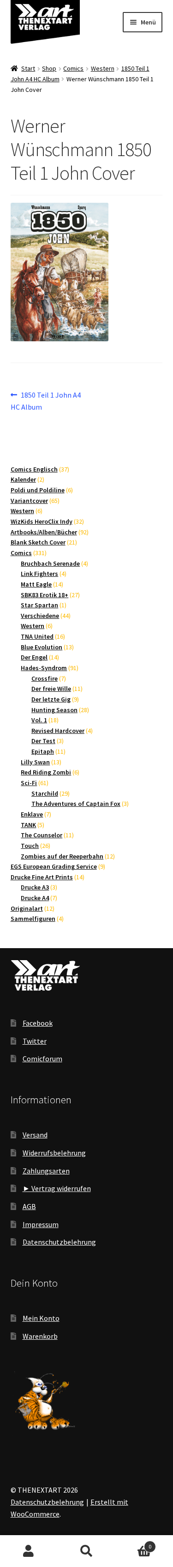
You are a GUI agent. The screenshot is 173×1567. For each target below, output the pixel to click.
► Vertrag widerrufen (57, 1188)
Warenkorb (40, 1336)
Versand (35, 1134)
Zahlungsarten (46, 1170)
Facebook (38, 1023)
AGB (29, 1206)
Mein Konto (41, 1318)
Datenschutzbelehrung (59, 1241)
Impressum (41, 1224)
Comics (73, 68)
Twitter (35, 1041)
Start (28, 68)
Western (102, 68)
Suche (86, 1551)
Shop (49, 68)
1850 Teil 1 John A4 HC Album (46, 400)
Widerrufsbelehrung (54, 1152)
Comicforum (42, 1058)
